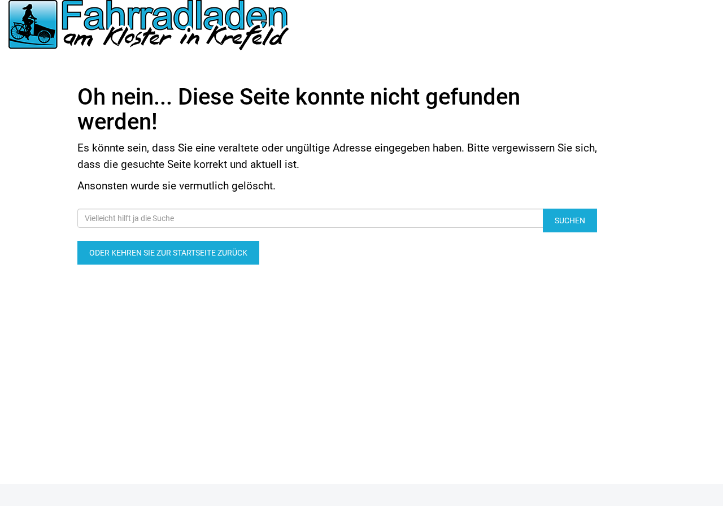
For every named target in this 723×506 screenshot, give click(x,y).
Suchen (570, 220)
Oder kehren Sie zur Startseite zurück (168, 252)
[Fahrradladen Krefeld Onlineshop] (150, 26)
